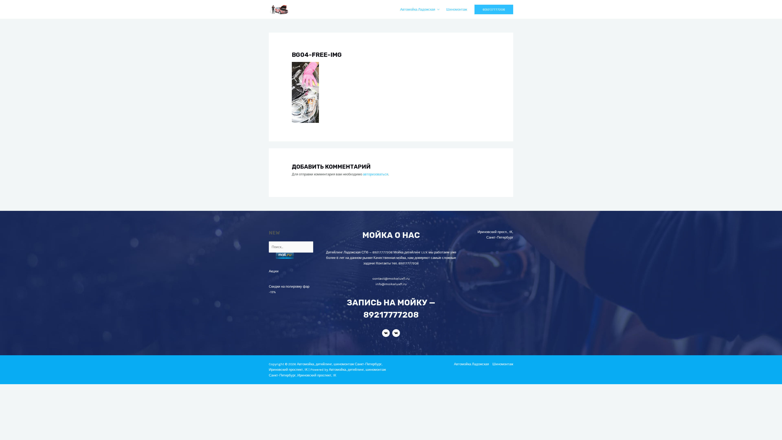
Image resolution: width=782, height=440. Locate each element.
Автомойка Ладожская (417, 9)
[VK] (386, 333)
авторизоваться (375, 174)
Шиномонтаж (456, 9)
